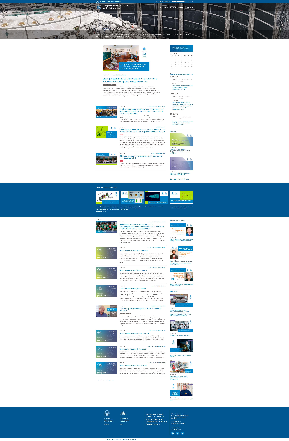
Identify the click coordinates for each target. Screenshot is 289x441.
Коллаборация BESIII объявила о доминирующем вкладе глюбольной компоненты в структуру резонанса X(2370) (142, 131)
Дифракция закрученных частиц (154, 206)
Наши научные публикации (106, 187)
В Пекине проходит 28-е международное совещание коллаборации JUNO (141, 157)
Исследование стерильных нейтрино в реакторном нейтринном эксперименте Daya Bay (182, 87)
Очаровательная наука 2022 (156, 422)
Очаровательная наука (154, 419)
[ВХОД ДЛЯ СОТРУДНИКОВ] (157, 2)
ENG (192, 1)
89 (109, 380)
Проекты (180, 7)
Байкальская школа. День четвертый (134, 333)
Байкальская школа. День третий (133, 349)
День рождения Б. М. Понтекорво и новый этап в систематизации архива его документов (130, 80)
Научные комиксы (153, 424)
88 (106, 380)
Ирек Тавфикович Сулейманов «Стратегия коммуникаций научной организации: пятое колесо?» (181, 263)
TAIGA (97, 31)
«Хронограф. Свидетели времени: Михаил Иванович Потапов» (140, 310)
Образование (189, 7)
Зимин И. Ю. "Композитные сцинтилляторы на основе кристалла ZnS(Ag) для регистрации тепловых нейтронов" (180, 151)
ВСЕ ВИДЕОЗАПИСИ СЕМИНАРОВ (179, 179)
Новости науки (160, 127)
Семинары (173, 132)
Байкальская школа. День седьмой (134, 250)
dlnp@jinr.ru (177, 427)
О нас (160, 7)
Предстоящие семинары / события (181, 74)
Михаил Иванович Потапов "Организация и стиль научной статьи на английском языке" (181, 241)
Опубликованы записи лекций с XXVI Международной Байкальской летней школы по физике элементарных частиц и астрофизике (141, 111)
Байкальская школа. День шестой (133, 270)
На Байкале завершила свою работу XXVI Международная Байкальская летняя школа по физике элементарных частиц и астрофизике (142, 227)
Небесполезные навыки (177, 221)
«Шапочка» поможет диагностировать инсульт (180, 356)
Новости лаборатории (119, 75)
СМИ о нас (173, 292)
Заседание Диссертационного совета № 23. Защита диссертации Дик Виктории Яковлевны (182, 122)
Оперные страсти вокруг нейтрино (179, 335)
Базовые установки (170, 7)
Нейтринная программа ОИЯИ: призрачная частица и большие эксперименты (179, 378)
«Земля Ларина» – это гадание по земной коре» (181, 399)
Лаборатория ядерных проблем (116, 7)
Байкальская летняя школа (156, 106)
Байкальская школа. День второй (133, 365)
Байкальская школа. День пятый (133, 289)
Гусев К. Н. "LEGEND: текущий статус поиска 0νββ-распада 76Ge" (180, 173)
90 (112, 380)
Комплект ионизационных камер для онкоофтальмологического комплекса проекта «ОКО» (131, 207)
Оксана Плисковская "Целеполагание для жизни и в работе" (181, 284)
